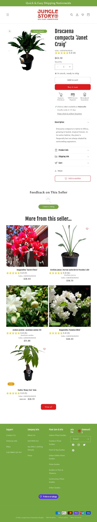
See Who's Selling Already (35, 448)
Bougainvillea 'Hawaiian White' (70, 330)
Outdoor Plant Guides (55, 442)
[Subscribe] (88, 439)
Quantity (58, 62)
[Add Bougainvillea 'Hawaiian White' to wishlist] (87, 289)
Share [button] (60, 171)
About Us (31, 435)
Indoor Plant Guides (57, 435)
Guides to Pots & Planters (56, 471)
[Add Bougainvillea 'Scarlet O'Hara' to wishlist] (44, 228)
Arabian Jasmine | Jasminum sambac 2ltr (27, 330)
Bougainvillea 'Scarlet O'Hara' (27, 270)
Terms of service (75, 517)
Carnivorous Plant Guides (56, 480)
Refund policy (51, 517)
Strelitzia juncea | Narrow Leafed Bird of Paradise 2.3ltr (69, 270)
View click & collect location (69, 114)
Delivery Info (11, 441)
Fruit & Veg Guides (57, 450)
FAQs (8, 447)
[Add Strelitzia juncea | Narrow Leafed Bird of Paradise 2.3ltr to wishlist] (87, 228)
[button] (7, 14)
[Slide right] (45, 51)
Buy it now (73, 87)
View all (48, 407)
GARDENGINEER (66, 51)
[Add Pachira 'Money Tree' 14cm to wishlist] (44, 349)
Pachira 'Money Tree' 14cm (27, 390)
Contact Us (11, 435)
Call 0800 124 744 (13, 452)
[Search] (71, 14)
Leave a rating (48, 207)
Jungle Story (25, 517)
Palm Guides (54, 464)
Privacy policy (63, 517)
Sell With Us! (33, 441)
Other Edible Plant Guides (57, 457)
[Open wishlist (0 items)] (82, 14)
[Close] (93, 15)
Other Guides (54, 488)
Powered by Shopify (37, 517)
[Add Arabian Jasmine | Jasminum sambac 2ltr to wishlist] (44, 289)
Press (30, 455)
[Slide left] (9, 51)
